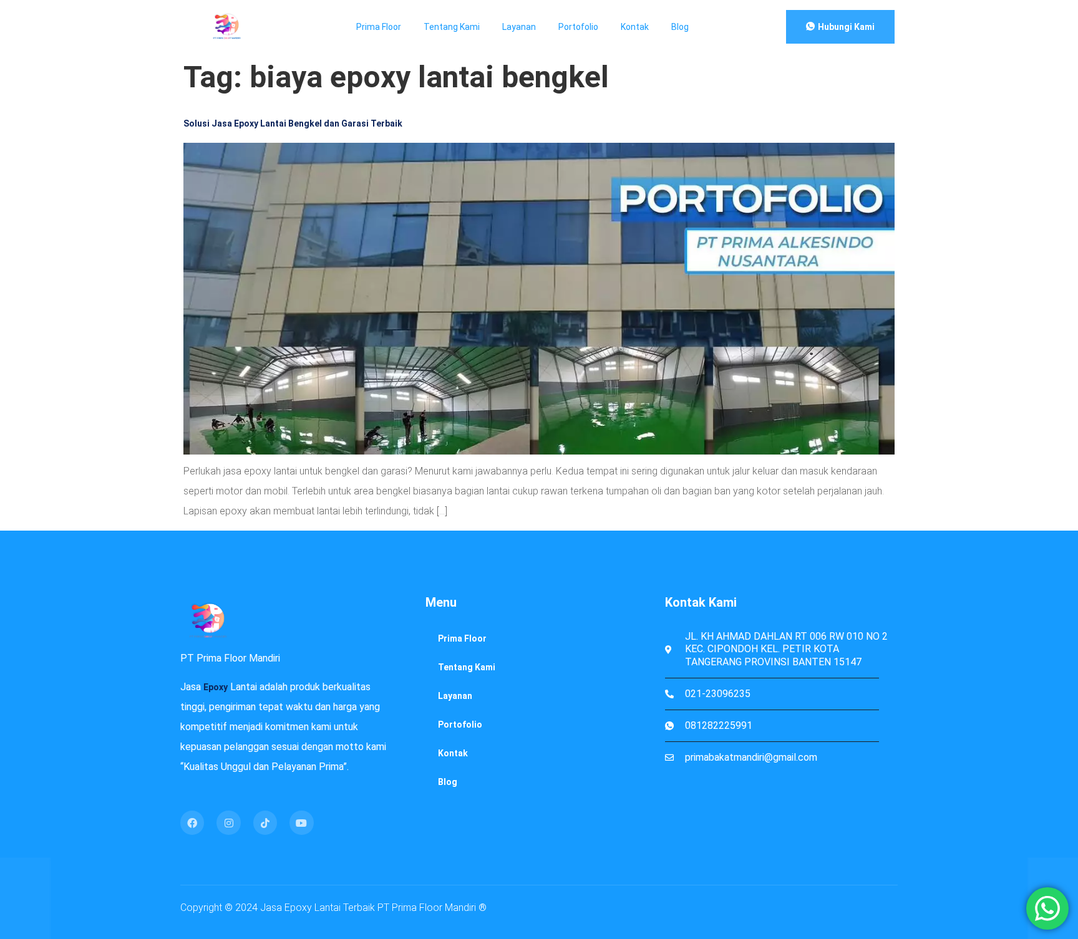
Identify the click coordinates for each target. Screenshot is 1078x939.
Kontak (635, 27)
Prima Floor (378, 27)
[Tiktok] (265, 822)
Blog (680, 27)
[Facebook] (192, 822)
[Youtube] (301, 822)
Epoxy (215, 687)
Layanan (519, 27)
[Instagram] (228, 822)
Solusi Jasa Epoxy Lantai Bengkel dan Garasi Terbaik (292, 123)
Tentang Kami (452, 27)
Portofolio (578, 27)
